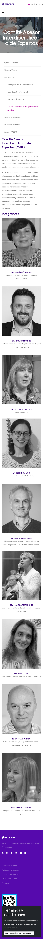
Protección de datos (10, 879)
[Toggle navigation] (3, 13)
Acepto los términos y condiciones (18, 933)
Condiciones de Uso (10, 874)
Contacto (5, 883)
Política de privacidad (10, 870)
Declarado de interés (10, 865)
